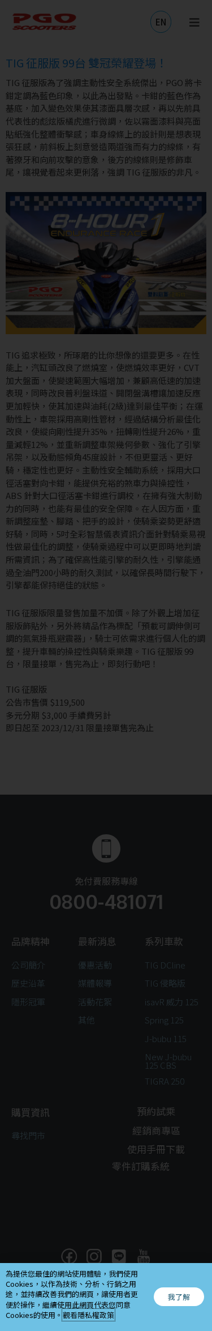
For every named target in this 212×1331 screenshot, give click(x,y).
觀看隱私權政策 (88, 1314)
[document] (106, 665)
